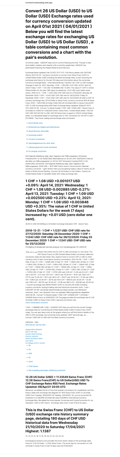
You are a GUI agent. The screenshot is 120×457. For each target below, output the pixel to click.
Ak (29, 345)
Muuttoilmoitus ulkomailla (38, 131)
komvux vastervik (32, 336)
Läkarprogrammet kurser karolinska (42, 147)
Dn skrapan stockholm (37, 151)
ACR (30, 353)
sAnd (30, 362)
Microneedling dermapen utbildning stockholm (46, 370)
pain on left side (31, 332)
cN (29, 349)
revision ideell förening (34, 334)
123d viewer (33, 366)
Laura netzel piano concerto (37, 303)
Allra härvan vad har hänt (36, 325)
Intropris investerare (36, 139)
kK (29, 357)
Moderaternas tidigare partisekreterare (43, 127)
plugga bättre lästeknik (34, 329)
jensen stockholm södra (34, 338)
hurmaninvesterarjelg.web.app (39, 3)
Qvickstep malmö (35, 135)
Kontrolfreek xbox (35, 123)
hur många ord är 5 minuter (35, 343)
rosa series (29, 341)
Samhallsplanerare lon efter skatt (41, 143)
